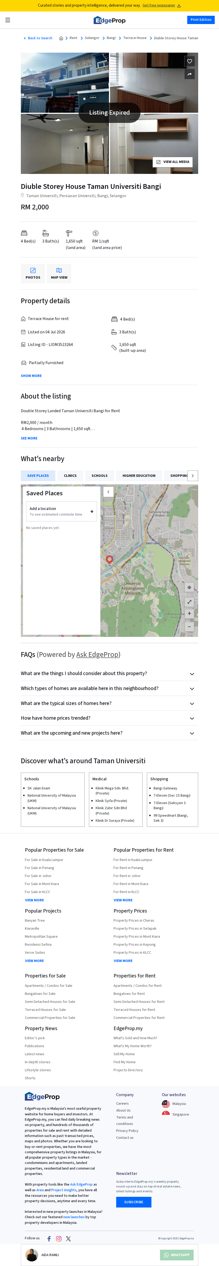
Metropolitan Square (41, 936)
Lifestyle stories (38, 1070)
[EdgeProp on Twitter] (68, 1238)
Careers (122, 1103)
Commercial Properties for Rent (139, 1017)
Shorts (30, 1078)
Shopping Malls (185, 475)
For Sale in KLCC (37, 892)
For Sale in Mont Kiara (42, 884)
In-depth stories (37, 1062)
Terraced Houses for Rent (134, 1009)
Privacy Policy (127, 1130)
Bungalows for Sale (40, 993)
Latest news (34, 1054)
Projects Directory (128, 1070)
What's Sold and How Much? (135, 1038)
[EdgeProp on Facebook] (49, 1238)
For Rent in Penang (128, 868)
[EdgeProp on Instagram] (58, 1238)
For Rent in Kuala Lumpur (133, 860)
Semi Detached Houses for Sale (50, 1001)
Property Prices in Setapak (135, 928)
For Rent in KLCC (126, 892)
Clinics (70, 475)
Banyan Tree (35, 920)
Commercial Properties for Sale (50, 1017)
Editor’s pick (35, 1038)
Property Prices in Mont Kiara (137, 936)
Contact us (125, 1137)
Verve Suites (35, 952)
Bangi (111, 38)
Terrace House (135, 38)
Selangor (92, 38)
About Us (123, 1110)
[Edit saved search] (189, 74)
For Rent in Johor (127, 876)
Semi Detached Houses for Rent (139, 1001)
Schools (100, 475)
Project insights (63, 1190)
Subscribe (133, 1202)
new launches (74, 1217)
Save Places (38, 475)
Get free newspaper (159, 5)
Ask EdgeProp (97, 654)
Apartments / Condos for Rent (138, 985)
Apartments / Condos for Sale (48, 985)
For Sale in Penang (39, 868)
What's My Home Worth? (133, 1046)
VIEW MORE (34, 900)
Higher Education (139, 475)
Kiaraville (32, 928)
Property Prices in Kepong (135, 944)
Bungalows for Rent (129, 993)
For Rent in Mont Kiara (131, 884)
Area (40, 1190)
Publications (34, 1046)
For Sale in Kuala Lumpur (44, 860)
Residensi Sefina (38, 944)
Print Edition (201, 19)
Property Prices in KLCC (132, 952)
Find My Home (125, 1062)
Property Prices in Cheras (134, 920)
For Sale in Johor (38, 876)
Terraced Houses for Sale (45, 1009)
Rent (73, 38)
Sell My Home (124, 1054)
